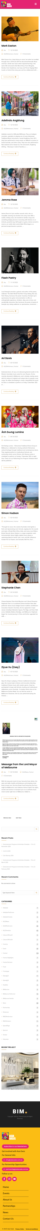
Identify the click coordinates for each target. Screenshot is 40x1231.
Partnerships (9, 1206)
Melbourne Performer (9, 994)
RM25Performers (8, 1016)
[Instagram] (9, 1179)
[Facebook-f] (4, 1179)
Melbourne (6, 989)
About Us (7, 1200)
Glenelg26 (6, 980)
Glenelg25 (6, 976)
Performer (6, 1012)
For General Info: (9, 1155)
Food (4, 967)
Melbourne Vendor (8, 998)
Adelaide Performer (8, 912)
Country (5, 944)
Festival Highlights (8, 958)
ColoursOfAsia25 (8, 935)
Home (6, 1187)
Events (6, 1193)
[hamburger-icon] (35, 4)
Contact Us (8, 1219)
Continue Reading (8, 77)
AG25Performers (8, 54)
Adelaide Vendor (7, 917)
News (4, 1003)
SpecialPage (6, 1026)
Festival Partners (7, 962)
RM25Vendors (7, 1021)
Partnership (6, 1007)
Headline (5, 985)
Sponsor (5, 1030)
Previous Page (7, 818)
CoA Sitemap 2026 (8, 855)
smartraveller (7, 851)
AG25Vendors (7, 930)
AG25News (25, 772)
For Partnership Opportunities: (14, 1165)
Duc (5, 50)
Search (36, 829)
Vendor (5, 1035)
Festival (16, 54)
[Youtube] (14, 1179)
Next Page (18, 818)
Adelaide (5, 908)
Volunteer (6, 1039)
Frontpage (6, 971)
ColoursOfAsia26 (8, 939)
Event (4, 948)
